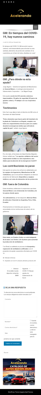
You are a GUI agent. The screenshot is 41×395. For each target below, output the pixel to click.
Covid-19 (15, 260)
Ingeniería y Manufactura (21, 172)
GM (35, 260)
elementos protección (28, 260)
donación (20, 260)
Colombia (30, 191)
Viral (21, 392)
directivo (25, 112)
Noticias (13, 258)
